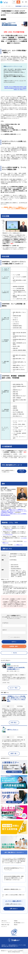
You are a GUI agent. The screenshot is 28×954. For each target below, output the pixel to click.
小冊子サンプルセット (12, 729)
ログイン (14, 641)
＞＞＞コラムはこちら (8, 529)
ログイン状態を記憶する (15, 637)
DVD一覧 (13, 722)
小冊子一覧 (13, 753)
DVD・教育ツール (9, 6)
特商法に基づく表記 (5, 924)
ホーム (2, 6)
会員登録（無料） (14, 646)
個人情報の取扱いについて (19, 922)
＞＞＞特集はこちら (18, 544)
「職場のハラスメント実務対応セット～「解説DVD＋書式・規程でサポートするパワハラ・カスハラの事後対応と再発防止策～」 (14, 511)
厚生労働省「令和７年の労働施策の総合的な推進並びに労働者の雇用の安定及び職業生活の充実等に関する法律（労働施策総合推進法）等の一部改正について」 (15, 88)
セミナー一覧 (13, 687)
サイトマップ (4, 926)
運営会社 (15, 924)
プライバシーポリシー (5, 922)
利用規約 (15, 920)
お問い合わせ (13, 908)
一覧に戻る (15, 652)
